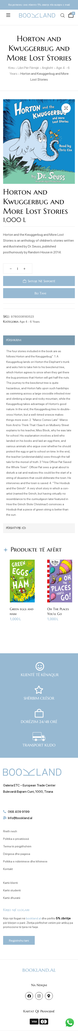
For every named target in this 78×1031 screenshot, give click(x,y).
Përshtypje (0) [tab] (16, 528)
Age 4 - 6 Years (30, 321)
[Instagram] (39, 996)
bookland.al (33, 918)
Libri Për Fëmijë (28, 67)
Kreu (11, 67)
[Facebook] (29, 996)
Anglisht (47, 67)
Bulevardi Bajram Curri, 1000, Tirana (28, 791)
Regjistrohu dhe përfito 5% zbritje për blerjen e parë (39, 4)
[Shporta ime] (70, 15)
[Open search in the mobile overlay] (62, 15)
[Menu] (8, 15)
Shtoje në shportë (41, 281)
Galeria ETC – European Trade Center (29, 785)
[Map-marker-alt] (49, 996)
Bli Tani (39, 293)
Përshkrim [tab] (13, 340)
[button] (66, 108)
